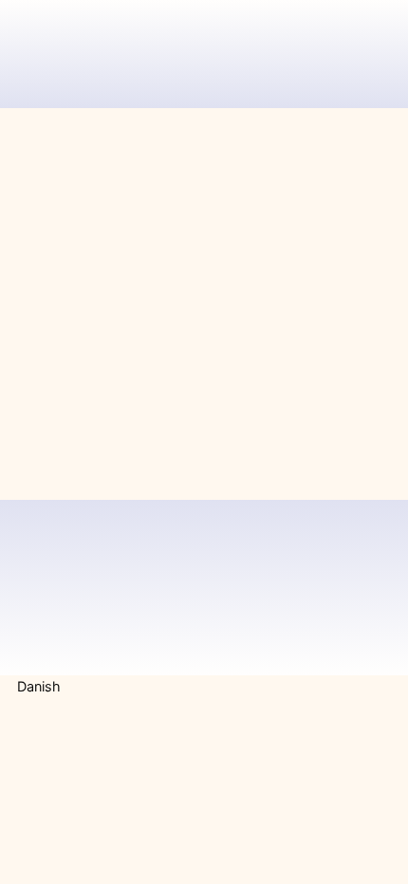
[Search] (352, 371)
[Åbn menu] (373, 34)
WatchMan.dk (214, 34)
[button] (204, 686)
